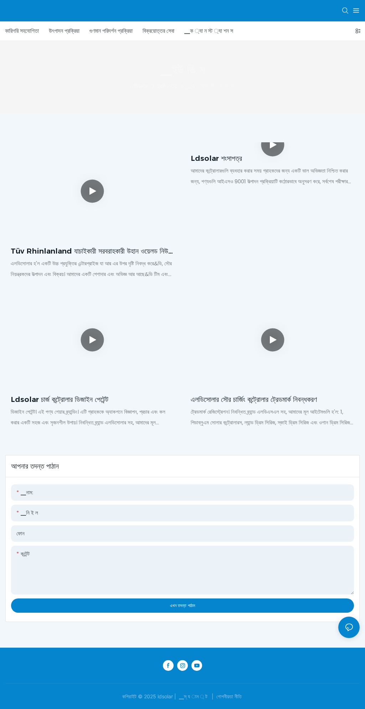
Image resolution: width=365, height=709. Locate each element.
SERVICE (167, 86)
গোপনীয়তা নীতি (229, 696)
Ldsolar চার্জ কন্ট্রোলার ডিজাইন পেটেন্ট (59, 399)
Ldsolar (139, 86)
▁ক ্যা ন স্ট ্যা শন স (210, 86)
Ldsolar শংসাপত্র (216, 158)
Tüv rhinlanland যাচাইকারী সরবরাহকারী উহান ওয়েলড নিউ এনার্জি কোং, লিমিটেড (89, 251)
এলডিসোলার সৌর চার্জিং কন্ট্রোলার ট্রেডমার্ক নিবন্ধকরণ (254, 399)
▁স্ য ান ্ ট (193, 696)
